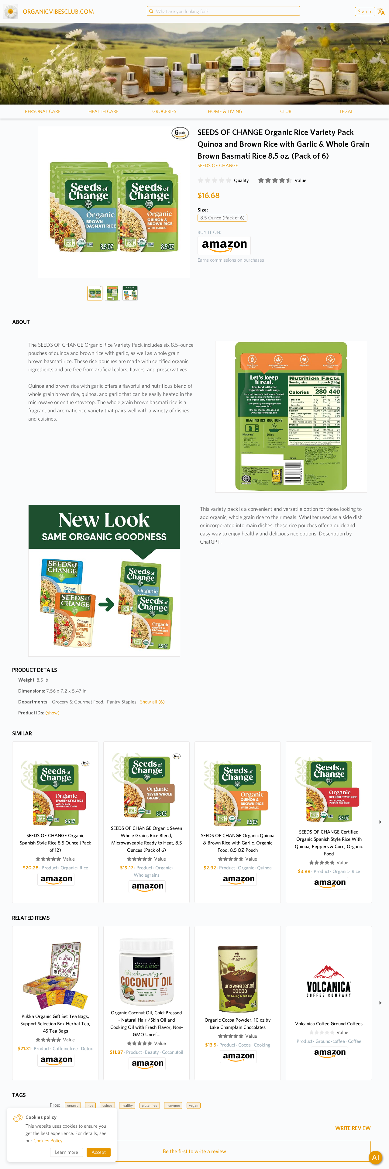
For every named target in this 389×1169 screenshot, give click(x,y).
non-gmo (173, 1105)
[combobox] (223, 11)
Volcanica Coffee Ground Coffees (329, 1023)
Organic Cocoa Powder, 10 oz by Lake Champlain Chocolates (238, 1023)
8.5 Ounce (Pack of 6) (222, 218)
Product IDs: (39, 713)
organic (72, 1105)
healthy (127, 1105)
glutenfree (149, 1105)
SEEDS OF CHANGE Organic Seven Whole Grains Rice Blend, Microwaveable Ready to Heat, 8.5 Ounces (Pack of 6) (146, 839)
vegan (193, 1105)
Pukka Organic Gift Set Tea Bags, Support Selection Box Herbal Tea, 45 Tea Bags (55, 1023)
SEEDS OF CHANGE (218, 165)
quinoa (107, 1105)
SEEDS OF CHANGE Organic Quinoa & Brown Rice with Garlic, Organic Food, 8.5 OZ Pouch (237, 842)
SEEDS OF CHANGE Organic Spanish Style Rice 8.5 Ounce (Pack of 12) (55, 842)
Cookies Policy (48, 1140)
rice (90, 1105)
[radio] (201, 180)
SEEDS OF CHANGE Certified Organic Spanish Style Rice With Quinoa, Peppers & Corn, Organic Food (329, 843)
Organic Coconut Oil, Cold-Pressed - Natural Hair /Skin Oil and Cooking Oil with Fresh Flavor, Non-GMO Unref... (146, 1023)
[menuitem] (364, 11)
